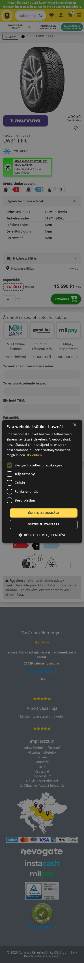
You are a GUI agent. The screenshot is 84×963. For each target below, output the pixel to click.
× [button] (74, 425)
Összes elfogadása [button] (43, 513)
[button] (42, 535)
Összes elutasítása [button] (43, 524)
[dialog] (42, 481)
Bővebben (34, 455)
